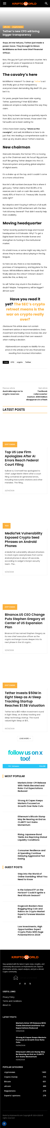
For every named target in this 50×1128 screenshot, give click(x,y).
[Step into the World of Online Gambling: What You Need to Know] (9, 877)
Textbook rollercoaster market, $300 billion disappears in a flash (36, 395)
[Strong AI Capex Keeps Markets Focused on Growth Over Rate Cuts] (9, 804)
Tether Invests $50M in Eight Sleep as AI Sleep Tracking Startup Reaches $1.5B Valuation (25, 699)
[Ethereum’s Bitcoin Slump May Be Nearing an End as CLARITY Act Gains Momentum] (9, 820)
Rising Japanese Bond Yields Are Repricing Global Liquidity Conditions (32, 837)
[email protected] (28, 978)
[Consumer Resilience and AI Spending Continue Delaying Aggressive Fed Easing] (9, 854)
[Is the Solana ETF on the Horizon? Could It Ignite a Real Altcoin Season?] (9, 893)
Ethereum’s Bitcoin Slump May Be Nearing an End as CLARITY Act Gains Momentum (32, 820)
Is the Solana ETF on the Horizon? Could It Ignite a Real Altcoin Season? (31, 892)
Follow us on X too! (25, 755)
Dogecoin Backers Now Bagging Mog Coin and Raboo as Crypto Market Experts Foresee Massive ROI (31, 911)
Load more (24, 738)
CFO (12, 362)
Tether (37, 81)
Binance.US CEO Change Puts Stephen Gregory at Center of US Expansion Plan (25, 620)
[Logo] (25, 4)
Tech (7, 526)
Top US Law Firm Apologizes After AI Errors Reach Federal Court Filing (22, 458)
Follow (42, 766)
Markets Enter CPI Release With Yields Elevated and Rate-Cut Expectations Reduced (32, 787)
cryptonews (17, 27)
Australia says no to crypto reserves (13, 392)
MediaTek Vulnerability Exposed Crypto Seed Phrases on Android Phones (23, 539)
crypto (20, 362)
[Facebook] (20, 983)
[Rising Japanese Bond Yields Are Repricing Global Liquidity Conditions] (9, 837)
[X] (22, 375)
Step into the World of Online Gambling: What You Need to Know (32, 876)
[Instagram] (25, 983)
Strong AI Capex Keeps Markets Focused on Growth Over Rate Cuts (30, 803)
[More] (28, 375)
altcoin (7, 27)
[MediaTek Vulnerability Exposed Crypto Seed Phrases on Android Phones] (25, 513)
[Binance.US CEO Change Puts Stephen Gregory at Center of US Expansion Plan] (25, 594)
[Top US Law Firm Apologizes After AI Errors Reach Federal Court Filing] (25, 431)
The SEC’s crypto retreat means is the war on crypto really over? (25, 312)
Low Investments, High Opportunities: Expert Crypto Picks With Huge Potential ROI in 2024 (30, 930)
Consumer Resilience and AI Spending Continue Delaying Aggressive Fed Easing (31, 854)
